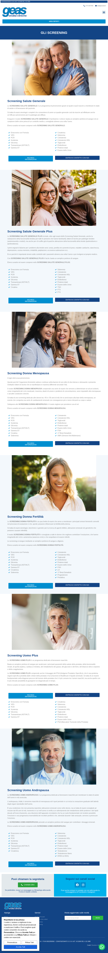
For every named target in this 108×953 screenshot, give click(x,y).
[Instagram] (83, 884)
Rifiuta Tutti (29, 942)
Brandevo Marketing (98, 945)
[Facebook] (77, 884)
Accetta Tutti (20, 947)
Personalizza (12, 942)
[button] (104, 12)
